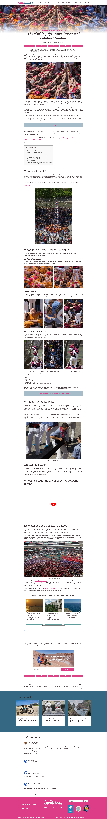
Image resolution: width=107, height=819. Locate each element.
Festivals (56, 30)
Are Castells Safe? (31, 160)
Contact (82, 817)
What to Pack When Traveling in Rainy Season (37, 685)
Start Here (62, 817)
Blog (84, 2)
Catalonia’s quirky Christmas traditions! (57, 125)
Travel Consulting (48, 2)
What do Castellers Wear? (33, 158)
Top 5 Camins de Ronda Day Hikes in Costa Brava (72, 615)
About (45, 807)
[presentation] (34, 605)
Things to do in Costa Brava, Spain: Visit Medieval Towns (53, 616)
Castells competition (41, 581)
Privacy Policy (71, 817)
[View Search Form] (88, 2)
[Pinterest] (30, 808)
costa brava (27, 680)
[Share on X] (29, 46)
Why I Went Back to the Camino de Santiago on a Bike (27, 719)
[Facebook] (23, 808)
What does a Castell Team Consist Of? (36, 152)
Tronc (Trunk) (32, 155)
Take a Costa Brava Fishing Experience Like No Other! (34, 616)
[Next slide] (79, 611)
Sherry (44, 42)
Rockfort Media (40, 817)
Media (61, 807)
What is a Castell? (31, 150)
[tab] (42, 625)
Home (56, 817)
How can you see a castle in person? (36, 164)
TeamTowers (27, 185)
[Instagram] (26, 808)
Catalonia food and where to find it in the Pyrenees (53, 393)
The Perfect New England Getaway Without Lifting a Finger (69, 686)
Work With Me (53, 807)
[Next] (89, 713)
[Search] (86, 801)
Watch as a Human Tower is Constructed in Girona (39, 162)
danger (34, 680)
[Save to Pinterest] (41, 46)
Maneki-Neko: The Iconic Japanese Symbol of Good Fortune (51, 720)
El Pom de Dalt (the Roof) (34, 157)
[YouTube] (34, 808)
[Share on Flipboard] (65, 46)
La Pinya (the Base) (33, 154)
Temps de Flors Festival (50, 588)
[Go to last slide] (27, 611)
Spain (60, 30)
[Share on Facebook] (53, 46)
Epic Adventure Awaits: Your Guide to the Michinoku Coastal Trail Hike (79, 720)
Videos (64, 30)
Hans (30, 760)
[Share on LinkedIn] (77, 46)
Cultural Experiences (47, 30)
